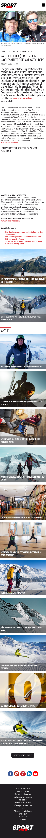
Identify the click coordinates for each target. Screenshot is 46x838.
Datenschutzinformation (23, 794)
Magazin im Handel (23, 791)
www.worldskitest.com (23, 98)
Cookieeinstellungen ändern (23, 797)
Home (3, 51)
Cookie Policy (23, 799)
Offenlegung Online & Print (23, 805)
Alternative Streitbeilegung (23, 811)
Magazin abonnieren (23, 788)
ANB (23, 808)
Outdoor (14, 51)
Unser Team (23, 814)
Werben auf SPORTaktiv (23, 802)
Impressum (23, 816)
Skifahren (27, 51)
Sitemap (23, 819)
